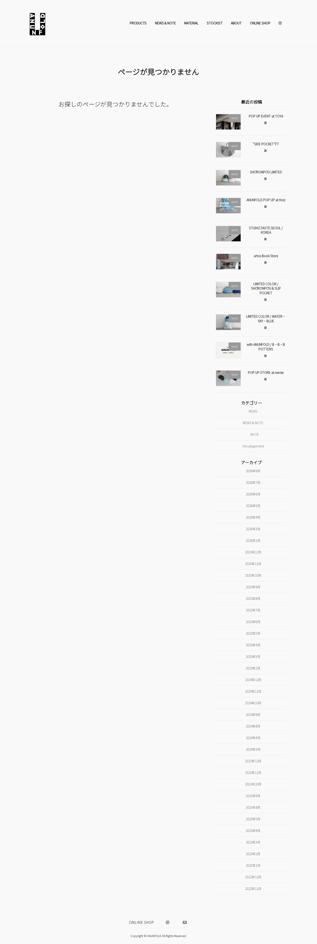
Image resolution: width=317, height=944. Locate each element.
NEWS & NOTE (253, 422)
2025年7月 (253, 610)
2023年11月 (253, 772)
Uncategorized (253, 445)
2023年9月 (253, 795)
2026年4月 (253, 517)
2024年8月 (253, 726)
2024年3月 (253, 749)
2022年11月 (253, 888)
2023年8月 (253, 807)
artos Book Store (266, 255)
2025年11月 (253, 563)
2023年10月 (253, 784)
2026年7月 (253, 482)
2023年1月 (253, 865)
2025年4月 (253, 644)
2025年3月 (253, 656)
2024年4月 (253, 737)
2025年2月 (253, 668)
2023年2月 (253, 853)
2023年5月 (253, 818)
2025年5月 (253, 633)
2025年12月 (253, 552)
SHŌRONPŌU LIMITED (266, 171)
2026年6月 (253, 494)
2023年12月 (253, 760)
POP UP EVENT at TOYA (266, 115)
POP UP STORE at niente (266, 372)
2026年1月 (253, 540)
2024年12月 (253, 679)
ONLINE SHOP (141, 922)
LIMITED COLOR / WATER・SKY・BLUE (266, 318)
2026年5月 (253, 505)
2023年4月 (253, 830)
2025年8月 (253, 598)
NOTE (255, 434)
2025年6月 (253, 621)
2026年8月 (253, 471)
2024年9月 (253, 714)
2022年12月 (253, 876)
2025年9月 (253, 587)
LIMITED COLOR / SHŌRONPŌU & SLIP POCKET (266, 288)
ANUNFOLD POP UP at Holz (265, 199)
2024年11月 (253, 691)
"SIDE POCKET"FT (266, 144)
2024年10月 (253, 702)
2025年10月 (253, 575)
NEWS (253, 411)
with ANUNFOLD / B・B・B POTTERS (266, 346)
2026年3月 (253, 529)
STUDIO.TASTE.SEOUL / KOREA (266, 230)
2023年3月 (253, 842)
